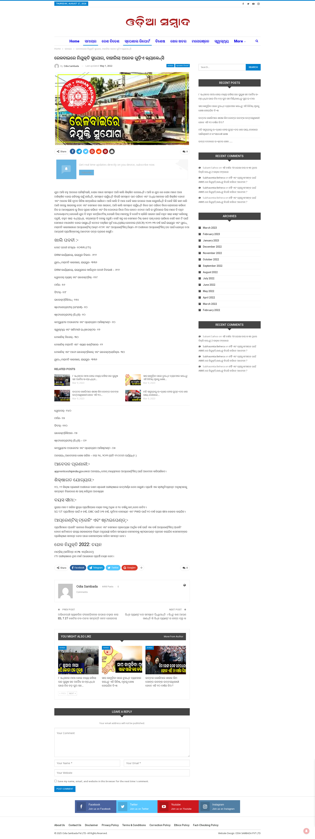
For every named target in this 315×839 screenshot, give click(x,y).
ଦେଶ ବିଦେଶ (110, 41)
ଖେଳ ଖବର (178, 41)
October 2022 (211, 259)
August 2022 (210, 272)
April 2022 (209, 297)
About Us (59, 825)
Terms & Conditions (134, 825)
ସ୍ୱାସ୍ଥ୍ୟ (222, 41)
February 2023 (211, 234)
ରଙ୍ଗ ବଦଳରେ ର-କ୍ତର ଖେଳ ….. (216, 141)
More (238, 41)
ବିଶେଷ (160, 41)
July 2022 (208, 278)
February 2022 (211, 310)
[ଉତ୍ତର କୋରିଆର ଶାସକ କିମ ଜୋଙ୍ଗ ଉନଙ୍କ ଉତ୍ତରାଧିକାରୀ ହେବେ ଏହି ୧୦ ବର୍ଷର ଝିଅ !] (62, 396)
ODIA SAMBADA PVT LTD (248, 833)
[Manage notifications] (306, 831)
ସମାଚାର (90, 41)
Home (74, 41)
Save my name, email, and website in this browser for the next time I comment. (103, 781)
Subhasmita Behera (214, 177)
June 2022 (209, 284)
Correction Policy (159, 825)
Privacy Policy (110, 825)
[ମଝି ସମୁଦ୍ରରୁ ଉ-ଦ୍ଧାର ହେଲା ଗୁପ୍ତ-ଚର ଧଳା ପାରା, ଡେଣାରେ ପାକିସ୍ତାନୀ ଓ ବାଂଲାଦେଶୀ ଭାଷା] (133, 396)
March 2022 (210, 303)
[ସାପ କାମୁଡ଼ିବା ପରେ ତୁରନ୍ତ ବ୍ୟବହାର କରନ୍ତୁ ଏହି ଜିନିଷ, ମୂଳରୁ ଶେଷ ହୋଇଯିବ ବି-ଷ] (133, 380)
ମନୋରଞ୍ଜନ (200, 41)
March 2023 (210, 227)
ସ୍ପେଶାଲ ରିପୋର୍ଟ (137, 41)
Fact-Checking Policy (205, 825)
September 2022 (212, 265)
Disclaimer (91, 825)
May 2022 (208, 291)
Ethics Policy (181, 825)
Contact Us (75, 825)
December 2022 (212, 246)
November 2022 (212, 253)
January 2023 (211, 240)
